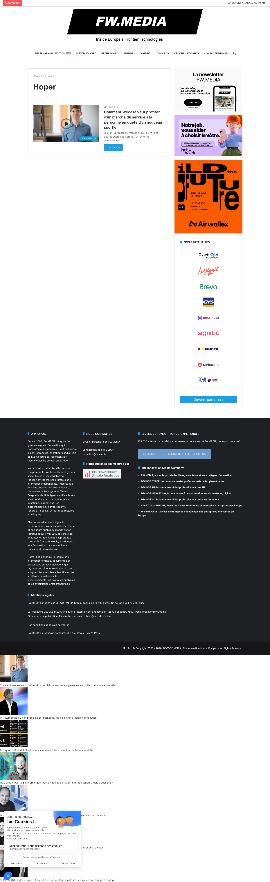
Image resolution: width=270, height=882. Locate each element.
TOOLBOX (163, 53)
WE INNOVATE (149, 511)
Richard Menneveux (70, 616)
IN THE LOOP (108, 53)
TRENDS (128, 53)
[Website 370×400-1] (208, 232)
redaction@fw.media (94, 454)
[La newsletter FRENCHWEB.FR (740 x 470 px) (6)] (208, 110)
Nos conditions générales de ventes (48, 624)
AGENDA (145, 53)
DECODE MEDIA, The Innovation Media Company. (191, 648)
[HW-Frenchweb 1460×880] (208, 155)
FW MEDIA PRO (87, 53)
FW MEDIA (147, 475)
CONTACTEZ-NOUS (215, 53)
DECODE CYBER (150, 481)
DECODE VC (148, 499)
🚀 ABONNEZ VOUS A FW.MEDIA (246, 3)
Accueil (39, 75)
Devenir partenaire (208, 399)
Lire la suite (113, 147)
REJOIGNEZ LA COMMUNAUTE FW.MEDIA (174, 454)
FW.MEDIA (49, 441)
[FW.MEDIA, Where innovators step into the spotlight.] (135, 27)
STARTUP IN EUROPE (153, 505)
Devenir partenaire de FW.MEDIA (101, 441)
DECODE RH (148, 487)
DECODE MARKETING (153, 493)
